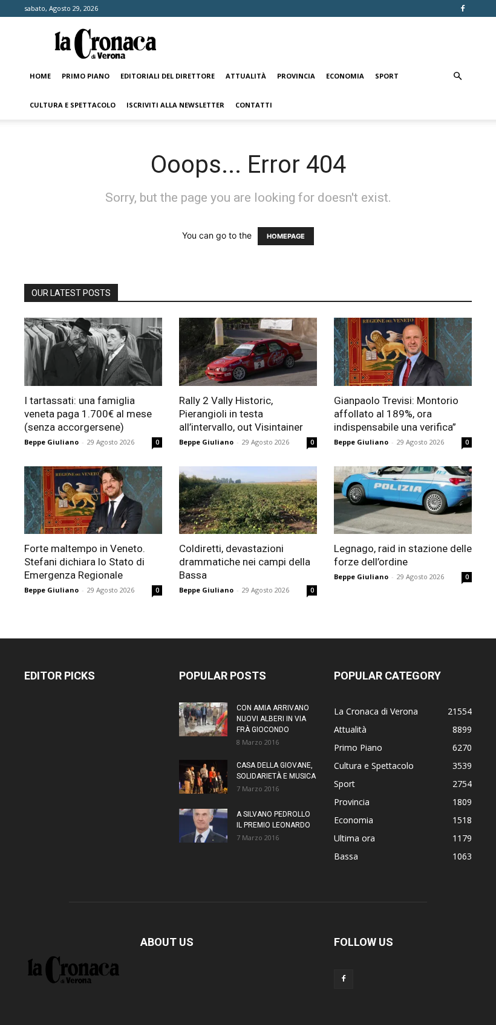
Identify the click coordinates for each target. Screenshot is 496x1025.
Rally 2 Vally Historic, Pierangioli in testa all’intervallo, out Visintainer (241, 413)
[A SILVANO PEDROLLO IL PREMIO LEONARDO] (203, 826)
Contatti (253, 104)
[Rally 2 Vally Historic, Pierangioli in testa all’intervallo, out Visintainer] (248, 352)
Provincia (296, 75)
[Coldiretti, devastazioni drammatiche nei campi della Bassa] (248, 500)
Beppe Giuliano (51, 441)
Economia (345, 75)
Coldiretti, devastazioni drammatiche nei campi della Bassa (244, 561)
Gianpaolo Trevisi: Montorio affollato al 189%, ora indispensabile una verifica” (396, 413)
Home (40, 75)
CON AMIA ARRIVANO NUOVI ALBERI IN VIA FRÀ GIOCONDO (273, 719)
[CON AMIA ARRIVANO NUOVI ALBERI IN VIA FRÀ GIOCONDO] (203, 719)
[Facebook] (463, 8)
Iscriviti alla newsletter (175, 104)
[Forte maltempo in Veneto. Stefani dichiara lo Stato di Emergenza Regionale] (93, 500)
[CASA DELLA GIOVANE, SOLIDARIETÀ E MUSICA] (203, 777)
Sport (387, 75)
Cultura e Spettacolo (73, 104)
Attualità (246, 75)
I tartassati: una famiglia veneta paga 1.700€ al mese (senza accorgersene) (88, 413)
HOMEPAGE (286, 236)
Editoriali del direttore (167, 75)
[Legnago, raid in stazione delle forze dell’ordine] (403, 500)
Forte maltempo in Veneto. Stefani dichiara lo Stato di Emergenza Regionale (84, 561)
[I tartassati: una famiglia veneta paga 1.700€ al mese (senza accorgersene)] (93, 352)
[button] (457, 76)
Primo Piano (85, 75)
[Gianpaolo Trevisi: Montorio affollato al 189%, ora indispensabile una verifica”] (403, 352)
